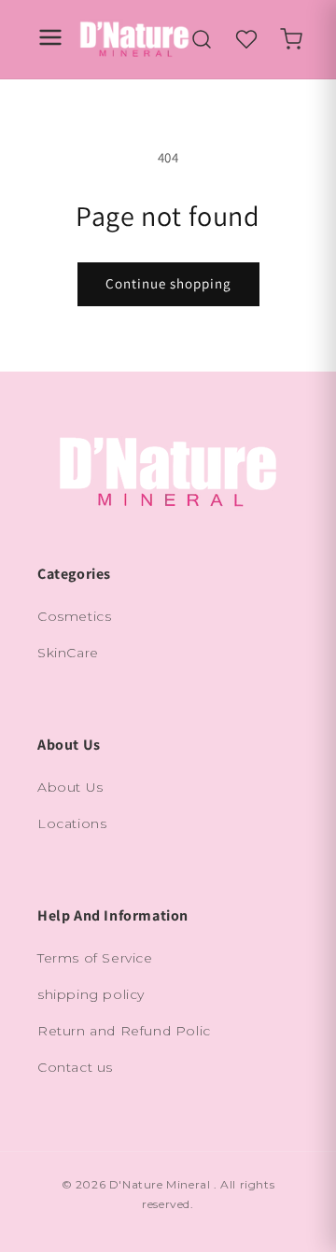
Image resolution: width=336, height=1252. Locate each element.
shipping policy (91, 994)
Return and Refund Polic (124, 1030)
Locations (71, 823)
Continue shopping (168, 283)
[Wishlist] (246, 39)
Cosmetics (74, 616)
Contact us (75, 1067)
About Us (70, 787)
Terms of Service (95, 958)
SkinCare (68, 652)
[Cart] (291, 39)
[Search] (201, 39)
